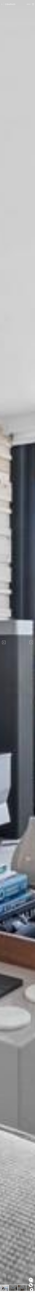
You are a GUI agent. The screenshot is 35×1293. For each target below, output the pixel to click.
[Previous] (4, 642)
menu (29, 4)
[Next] (31, 642)
